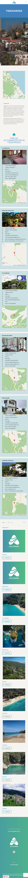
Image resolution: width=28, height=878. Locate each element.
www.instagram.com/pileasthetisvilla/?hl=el (16, 239)
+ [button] (4, 73)
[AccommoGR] (14, 2)
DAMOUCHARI (5, 649)
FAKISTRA (4, 776)
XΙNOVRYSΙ (4, 745)
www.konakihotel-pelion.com (13, 364)
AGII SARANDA (5, 618)
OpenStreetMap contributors (20, 98)
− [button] (4, 75)
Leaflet (13, 98)
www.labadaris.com (11, 489)
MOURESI (4, 681)
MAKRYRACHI (5, 586)
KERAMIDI (4, 808)
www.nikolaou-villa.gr (11, 176)
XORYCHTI (4, 554)
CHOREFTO (4, 713)
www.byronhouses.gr (11, 426)
